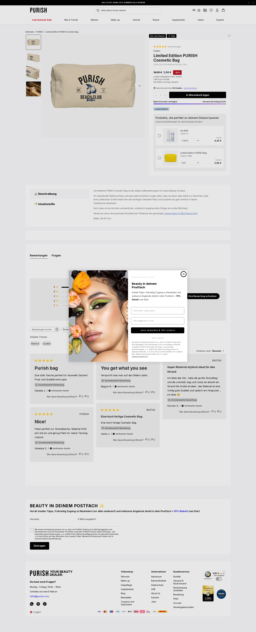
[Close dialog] (183, 274)
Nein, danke (158, 338)
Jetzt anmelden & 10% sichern (157, 330)
